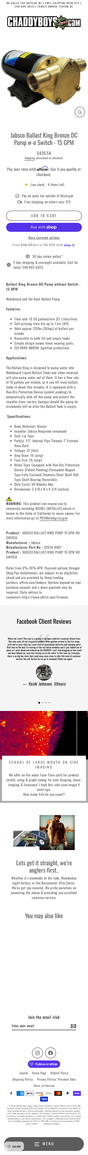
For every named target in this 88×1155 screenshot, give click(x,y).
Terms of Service (44, 1085)
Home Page (39, 1073)
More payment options (44, 237)
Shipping (30, 158)
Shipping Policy (22, 1079)
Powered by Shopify (52, 1123)
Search (23, 1073)
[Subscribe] (73, 1026)
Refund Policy (60, 1073)
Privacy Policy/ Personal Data (56, 1079)
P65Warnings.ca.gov (54, 517)
